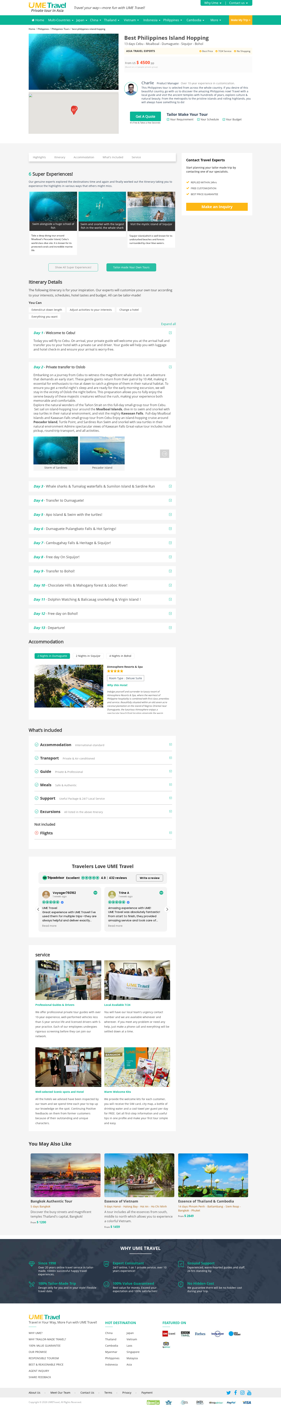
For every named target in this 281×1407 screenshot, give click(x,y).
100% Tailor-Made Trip (57, 1283)
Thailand (110, 20)
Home (39, 20)
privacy (126, 1392)
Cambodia (194, 20)
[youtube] (249, 1393)
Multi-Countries (59, 20)
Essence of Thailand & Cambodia (206, 1201)
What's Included (113, 157)
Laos (129, 1345)
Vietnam (130, 20)
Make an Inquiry (216, 206)
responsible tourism (44, 1358)
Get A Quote (145, 116)
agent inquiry (39, 1371)
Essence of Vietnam (121, 1201)
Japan (80, 20)
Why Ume (211, 3)
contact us (87, 1392)
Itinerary (59, 157)
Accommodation (84, 157)
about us (34, 1392)
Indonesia (150, 20)
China (94, 20)
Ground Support (201, 1263)
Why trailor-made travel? (47, 1339)
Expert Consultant (128, 1263)
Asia (129, 1364)
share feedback (40, 1377)
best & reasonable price (46, 1364)
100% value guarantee (45, 1345)
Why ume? (35, 1333)
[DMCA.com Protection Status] (155, 1402)
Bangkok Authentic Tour (51, 1201)
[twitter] (229, 1393)
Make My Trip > (240, 20)
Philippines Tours (61, 29)
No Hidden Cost (200, 1283)
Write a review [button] (150, 878)
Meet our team (60, 1392)
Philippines (171, 20)
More (214, 20)
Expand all (168, 324)
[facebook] (235, 1393)
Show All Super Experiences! (73, 267)
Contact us (237, 3)
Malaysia (132, 1358)
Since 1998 (47, 1263)
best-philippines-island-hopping (88, 29)
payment (147, 1392)
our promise (38, 1352)
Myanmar (111, 1352)
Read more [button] (49, 926)
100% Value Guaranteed (133, 1283)
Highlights (39, 157)
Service (136, 157)
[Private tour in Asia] (51, 8)
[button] (73, 110)
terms (108, 1392)
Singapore (133, 1352)
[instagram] (242, 1393)
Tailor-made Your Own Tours (131, 267)
